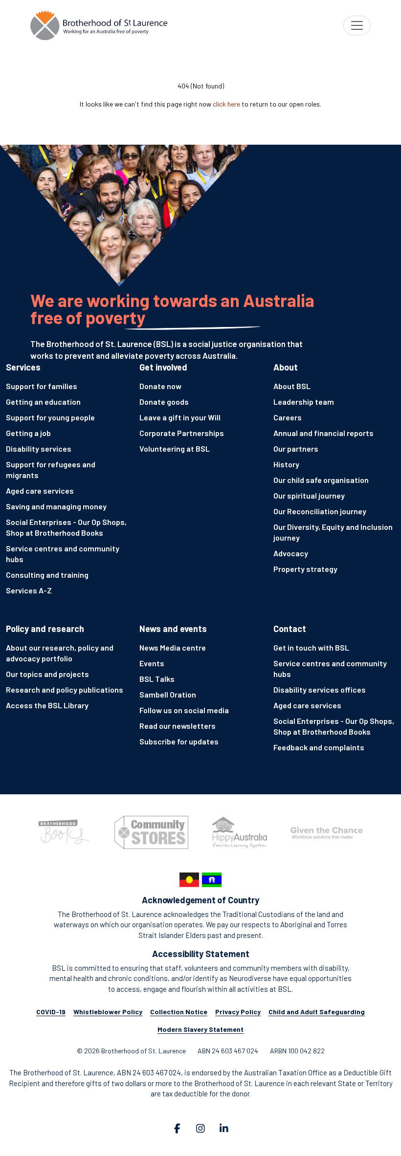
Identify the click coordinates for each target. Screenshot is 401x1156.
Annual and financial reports (323, 432)
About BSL (292, 386)
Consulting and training (47, 574)
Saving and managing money (56, 506)
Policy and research (45, 628)
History (286, 464)
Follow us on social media (184, 710)
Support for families (41, 386)
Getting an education (43, 401)
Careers (287, 417)
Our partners (295, 448)
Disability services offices (319, 689)
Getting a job (28, 432)
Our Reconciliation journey (319, 511)
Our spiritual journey (309, 495)
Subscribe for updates (179, 741)
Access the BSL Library (47, 705)
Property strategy (305, 568)
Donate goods (164, 401)
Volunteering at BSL (174, 448)
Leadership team (303, 401)
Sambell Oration (167, 694)
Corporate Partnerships (181, 432)
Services (23, 367)
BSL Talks (157, 678)
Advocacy (290, 553)
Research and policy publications (64, 689)
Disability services (38, 448)
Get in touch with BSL (311, 647)
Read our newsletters (177, 725)
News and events (173, 628)
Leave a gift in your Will (180, 417)
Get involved (163, 367)
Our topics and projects (47, 673)
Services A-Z (29, 590)
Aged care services (40, 490)
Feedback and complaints (318, 747)
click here (226, 104)
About (285, 367)
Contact (289, 628)
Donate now (160, 386)
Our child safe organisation (321, 479)
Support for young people (50, 417)
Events (151, 663)
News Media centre (172, 647)
